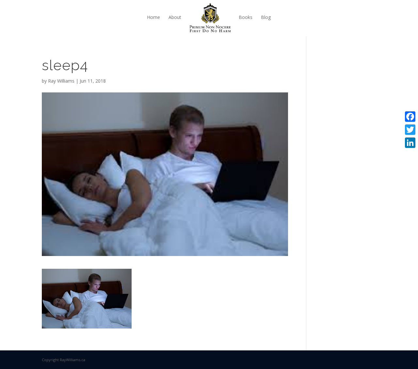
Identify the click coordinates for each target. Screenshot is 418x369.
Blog (266, 17)
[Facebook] (410, 116)
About (175, 17)
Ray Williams (61, 81)
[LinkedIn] (410, 142)
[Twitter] (410, 129)
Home (153, 17)
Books (245, 17)
